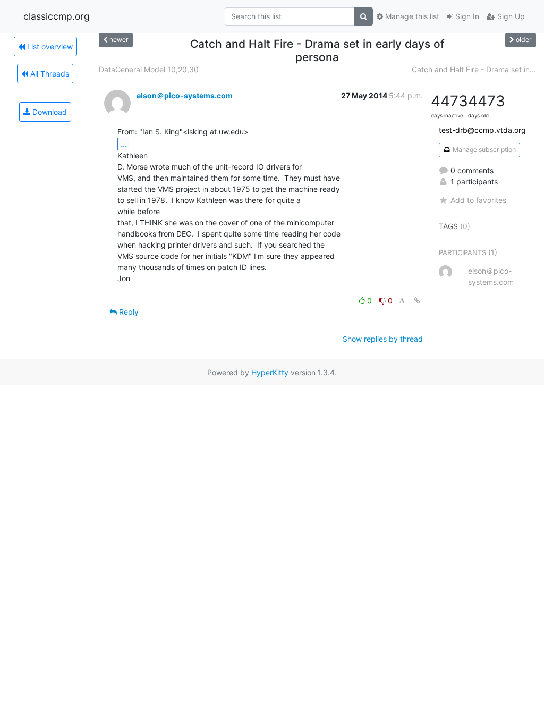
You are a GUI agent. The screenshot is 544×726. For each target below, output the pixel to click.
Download (48, 111)
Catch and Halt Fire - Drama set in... (474, 69)
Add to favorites (478, 200)
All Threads (48, 73)
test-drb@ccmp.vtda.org (482, 129)
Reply (128, 311)
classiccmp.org (56, 16)
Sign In (466, 16)
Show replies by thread (383, 338)
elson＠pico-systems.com (185, 95)
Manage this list (411, 16)
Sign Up (510, 16)
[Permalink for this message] (417, 300)
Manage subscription (483, 150)
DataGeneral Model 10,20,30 (149, 69)
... (124, 143)
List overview (49, 46)
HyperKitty (269, 372)
